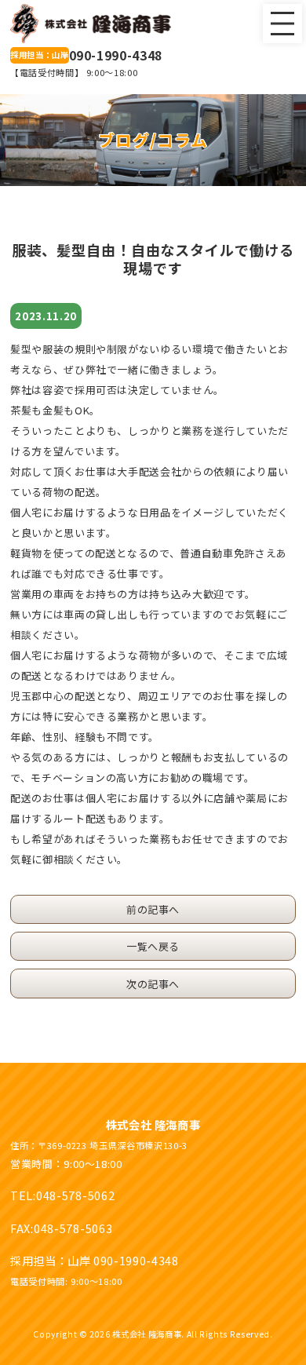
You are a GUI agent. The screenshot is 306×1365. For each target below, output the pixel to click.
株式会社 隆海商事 (153, 1124)
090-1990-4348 (86, 55)
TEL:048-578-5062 (62, 1195)
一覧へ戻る (153, 946)
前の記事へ (153, 909)
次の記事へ (153, 983)
